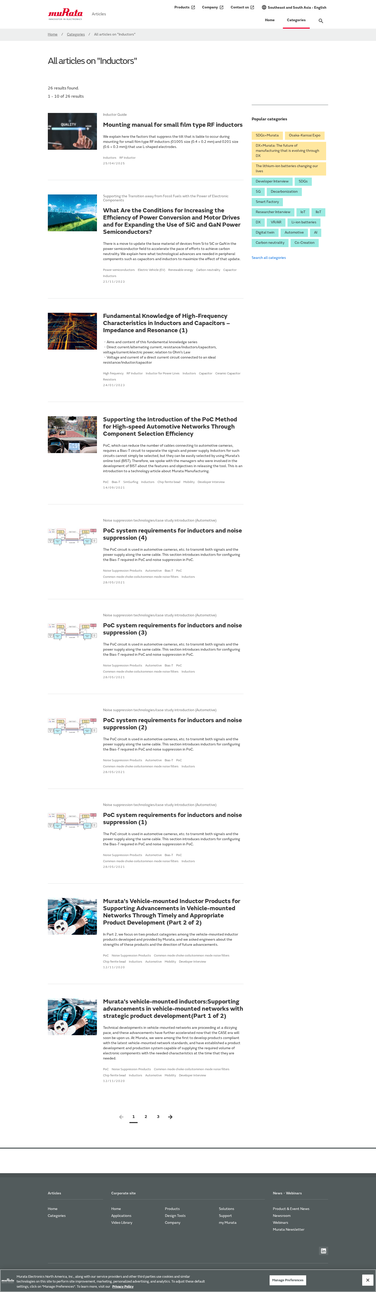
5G (258, 192)
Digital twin (265, 233)
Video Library (121, 1223)
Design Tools (175, 1216)
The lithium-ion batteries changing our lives (287, 169)
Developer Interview (272, 181)
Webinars (280, 1223)
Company (213, 7)
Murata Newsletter (288, 1230)
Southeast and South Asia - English (293, 7)
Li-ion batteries (304, 222)
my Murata (228, 1223)
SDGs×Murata (267, 135)
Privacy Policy (123, 1286)
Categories (296, 20)
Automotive (294, 233)
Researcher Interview (273, 212)
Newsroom (282, 1216)
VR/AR (276, 222)
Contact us (243, 7)
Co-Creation (305, 243)
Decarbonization (284, 192)
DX (258, 222)
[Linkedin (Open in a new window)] (323, 1251)
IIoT (318, 212)
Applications (121, 1216)
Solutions (226, 1209)
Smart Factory (267, 202)
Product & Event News (291, 1209)
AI (315, 233)
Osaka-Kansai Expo (304, 135)
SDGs (303, 181)
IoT (303, 212)
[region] (188, 1280)
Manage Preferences (287, 1280)
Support (225, 1216)
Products (184, 7)
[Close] (367, 1280)
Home (270, 20)
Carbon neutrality (270, 243)
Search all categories (269, 258)
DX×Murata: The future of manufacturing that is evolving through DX (287, 151)
